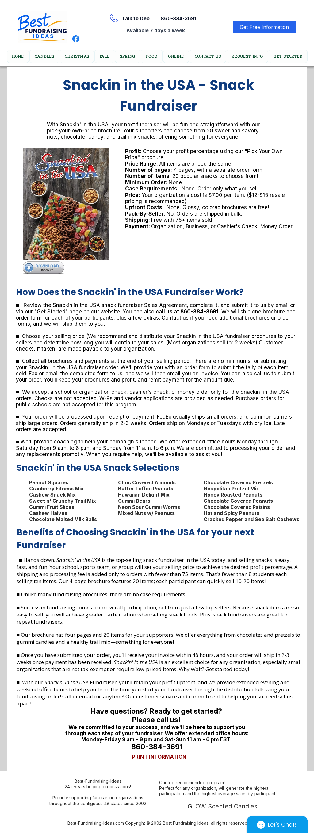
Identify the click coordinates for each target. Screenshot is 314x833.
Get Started (51, 312)
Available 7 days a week (155, 30)
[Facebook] (76, 39)
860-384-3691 (178, 18)
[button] (77, 56)
